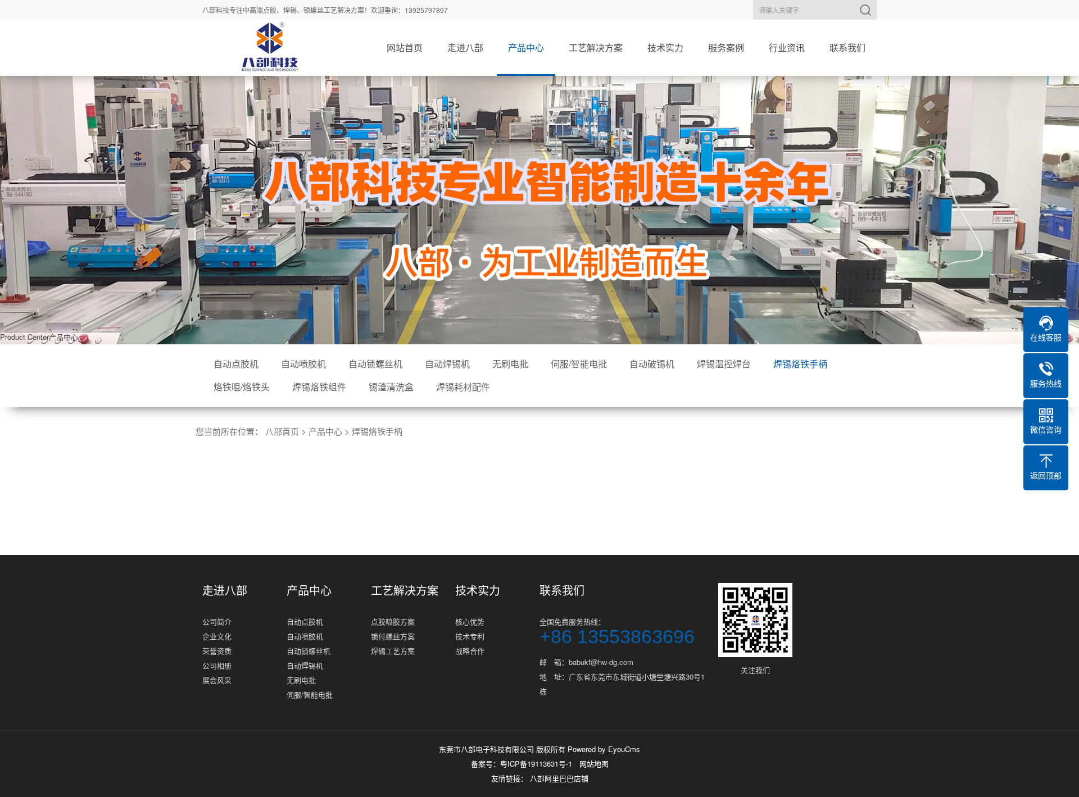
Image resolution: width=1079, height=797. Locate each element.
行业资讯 (787, 47)
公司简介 (217, 621)
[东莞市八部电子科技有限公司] (269, 48)
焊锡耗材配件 (463, 386)
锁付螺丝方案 (393, 636)
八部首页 (282, 431)
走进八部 (465, 47)
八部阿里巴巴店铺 (559, 778)
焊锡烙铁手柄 (800, 363)
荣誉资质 (217, 650)
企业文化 (217, 636)
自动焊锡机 (447, 363)
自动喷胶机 (303, 363)
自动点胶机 (236, 363)
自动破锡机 (651, 363)
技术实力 (665, 47)
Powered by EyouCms (602, 749)
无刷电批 (510, 363)
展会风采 (217, 680)
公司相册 (217, 665)
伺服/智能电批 (579, 363)
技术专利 (469, 636)
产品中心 (526, 47)
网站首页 (405, 47)
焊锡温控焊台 (724, 363)
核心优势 (469, 621)
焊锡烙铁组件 (319, 386)
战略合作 (469, 650)
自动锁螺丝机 (375, 363)
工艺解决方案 (596, 47)
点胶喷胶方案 (393, 621)
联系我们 (847, 47)
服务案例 (726, 47)
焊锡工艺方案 (393, 650)
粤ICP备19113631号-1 (536, 763)
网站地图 (594, 763)
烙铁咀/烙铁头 (242, 386)
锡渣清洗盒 (391, 386)
